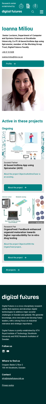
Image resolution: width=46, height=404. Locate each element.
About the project (15, 187)
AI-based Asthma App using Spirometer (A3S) (19, 167)
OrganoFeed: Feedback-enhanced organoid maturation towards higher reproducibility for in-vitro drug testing (22, 234)
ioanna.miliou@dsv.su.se (12, 57)
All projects (11, 270)
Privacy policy (8, 385)
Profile (9, 64)
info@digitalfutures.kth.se (13, 378)
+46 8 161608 (8, 52)
